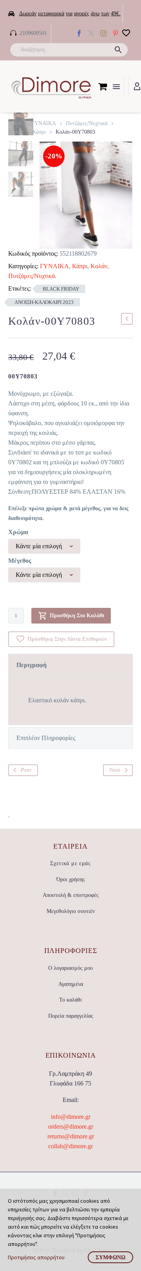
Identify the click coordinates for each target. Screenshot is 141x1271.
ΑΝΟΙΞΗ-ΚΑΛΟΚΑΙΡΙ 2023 (44, 302)
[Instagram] (103, 33)
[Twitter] (91, 33)
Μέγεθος (19, 560)
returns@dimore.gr (70, 1136)
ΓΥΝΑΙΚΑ (43, 123)
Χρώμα (18, 532)
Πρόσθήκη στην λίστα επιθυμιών (67, 639)
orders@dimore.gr (70, 1126)
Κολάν (15, 132)
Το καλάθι (70, 1000)
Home (15, 123)
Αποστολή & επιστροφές (71, 895)
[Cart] (102, 86)
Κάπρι (39, 132)
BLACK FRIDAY (61, 289)
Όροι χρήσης (70, 879)
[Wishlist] (126, 33)
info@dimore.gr (70, 1116)
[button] (118, 49)
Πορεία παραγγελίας (70, 1016)
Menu (116, 87)
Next (114, 770)
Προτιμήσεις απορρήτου (36, 1257)
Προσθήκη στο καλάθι (77, 615)
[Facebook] (79, 33)
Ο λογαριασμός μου (70, 968)
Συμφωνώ (110, 1257)
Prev (26, 770)
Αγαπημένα (70, 984)
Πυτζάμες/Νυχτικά (86, 123)
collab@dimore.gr (70, 1146)
